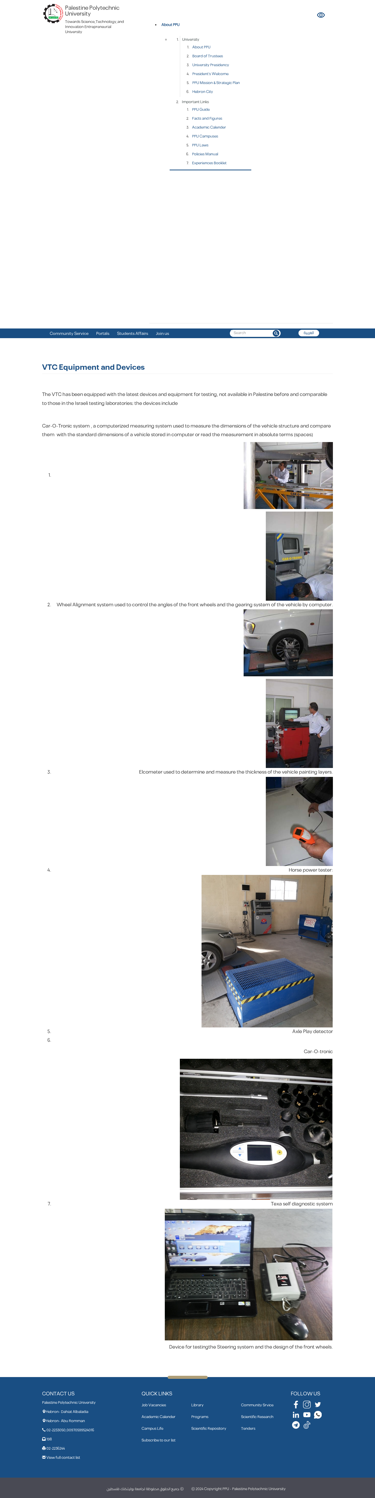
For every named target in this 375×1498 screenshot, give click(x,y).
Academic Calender (209, 127)
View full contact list (63, 1458)
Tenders (248, 1429)
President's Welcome (210, 74)
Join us (162, 334)
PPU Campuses (205, 136)
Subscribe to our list (159, 1440)
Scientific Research (257, 1417)
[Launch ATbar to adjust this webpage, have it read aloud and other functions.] (321, 15)
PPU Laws (200, 145)
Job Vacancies (154, 1405)
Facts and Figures (207, 118)
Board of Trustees (207, 56)
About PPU (201, 47)
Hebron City (202, 92)
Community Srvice (257, 1405)
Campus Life (152, 1429)
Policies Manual (205, 154)
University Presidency (210, 65)
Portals (102, 334)
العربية (309, 333)
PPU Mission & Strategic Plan (216, 83)
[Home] (53, 13)
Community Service (69, 334)
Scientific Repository (208, 1429)
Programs (199, 1417)
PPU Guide (201, 110)
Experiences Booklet (209, 163)
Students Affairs (132, 334)
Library (197, 1405)
